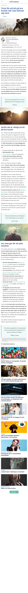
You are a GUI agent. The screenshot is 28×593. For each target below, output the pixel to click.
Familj (2, 377)
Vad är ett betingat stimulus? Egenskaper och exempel (10, 436)
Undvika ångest (7, 154)
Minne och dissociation (8, 488)
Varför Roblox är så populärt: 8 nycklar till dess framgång (13, 362)
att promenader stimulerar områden (12, 272)
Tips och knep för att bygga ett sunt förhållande (12, 418)
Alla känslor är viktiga (13, 87)
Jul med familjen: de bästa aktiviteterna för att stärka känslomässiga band (13, 380)
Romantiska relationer (6, 415)
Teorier (3, 434)
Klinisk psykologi (5, 486)
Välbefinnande (4, 5)
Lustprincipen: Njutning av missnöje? (12, 472)
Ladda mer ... (14, 492)
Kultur (2, 359)
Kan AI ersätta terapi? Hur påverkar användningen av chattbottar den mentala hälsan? (12, 399)
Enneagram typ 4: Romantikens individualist (11, 454)
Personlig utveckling (6, 452)
